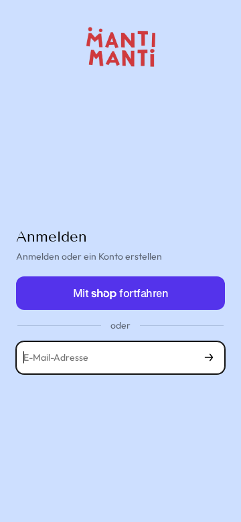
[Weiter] (208, 357)
